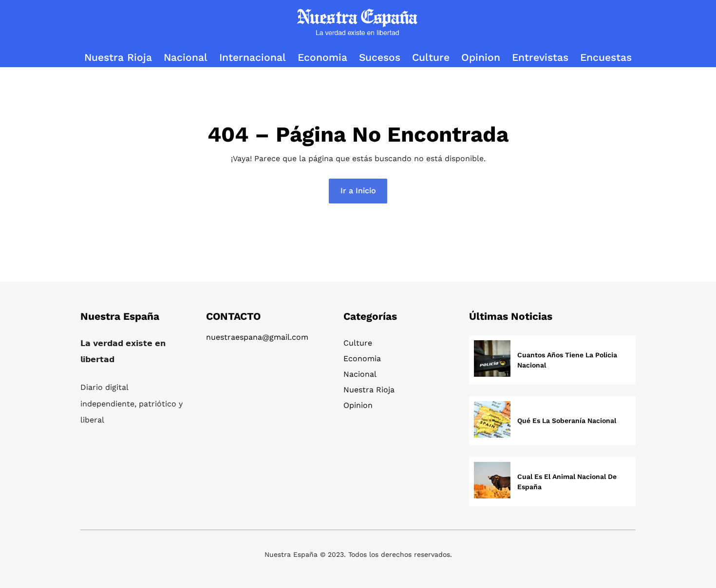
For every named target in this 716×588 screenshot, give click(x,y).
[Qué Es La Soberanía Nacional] (492, 421)
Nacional (360, 374)
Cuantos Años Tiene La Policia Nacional (567, 360)
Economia (362, 358)
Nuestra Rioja (369, 389)
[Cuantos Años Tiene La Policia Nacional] (492, 360)
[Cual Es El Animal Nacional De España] (492, 481)
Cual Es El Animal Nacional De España (567, 482)
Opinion (358, 405)
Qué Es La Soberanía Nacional (566, 420)
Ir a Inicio (358, 190)
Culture (357, 343)
